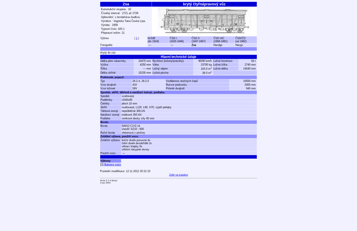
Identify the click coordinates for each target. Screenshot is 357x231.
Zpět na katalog (178, 174)
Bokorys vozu (112, 164)
